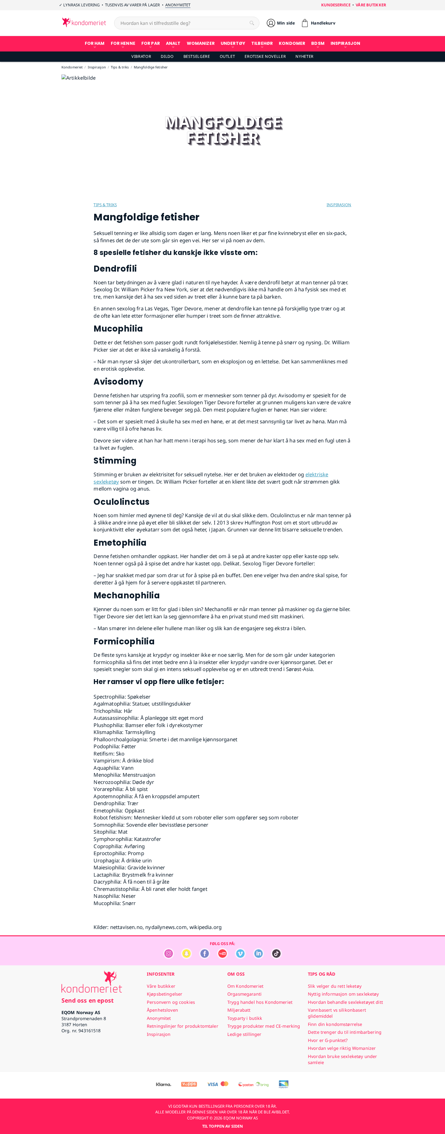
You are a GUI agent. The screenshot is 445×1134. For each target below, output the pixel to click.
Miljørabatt (239, 1010)
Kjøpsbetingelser (164, 994)
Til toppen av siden (222, 1126)
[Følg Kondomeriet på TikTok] (276, 957)
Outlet (227, 56)
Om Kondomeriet (245, 986)
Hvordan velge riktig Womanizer (342, 1048)
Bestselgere (196, 56)
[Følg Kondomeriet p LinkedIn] (258, 957)
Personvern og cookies (171, 1002)
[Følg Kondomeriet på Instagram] (168, 957)
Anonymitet (177, 5)
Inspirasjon (339, 204)
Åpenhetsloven (162, 1010)
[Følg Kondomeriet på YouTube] (222, 957)
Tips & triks (105, 204)
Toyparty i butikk (244, 1018)
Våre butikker (371, 5)
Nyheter (304, 56)
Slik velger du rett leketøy (334, 986)
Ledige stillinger (244, 1034)
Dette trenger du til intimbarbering (344, 1032)
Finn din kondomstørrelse (335, 1024)
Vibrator (141, 56)
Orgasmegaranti (244, 994)
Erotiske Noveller (265, 56)
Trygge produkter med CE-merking (263, 1026)
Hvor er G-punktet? (328, 1040)
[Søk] (252, 23)
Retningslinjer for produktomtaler (182, 1026)
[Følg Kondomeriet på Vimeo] (240, 957)
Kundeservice (336, 5)
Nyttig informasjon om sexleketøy (343, 994)
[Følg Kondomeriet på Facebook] (204, 957)
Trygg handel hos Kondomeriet (259, 1002)
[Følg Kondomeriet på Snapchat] (186, 957)
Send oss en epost (87, 1000)
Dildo (167, 56)
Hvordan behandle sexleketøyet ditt (345, 1002)
